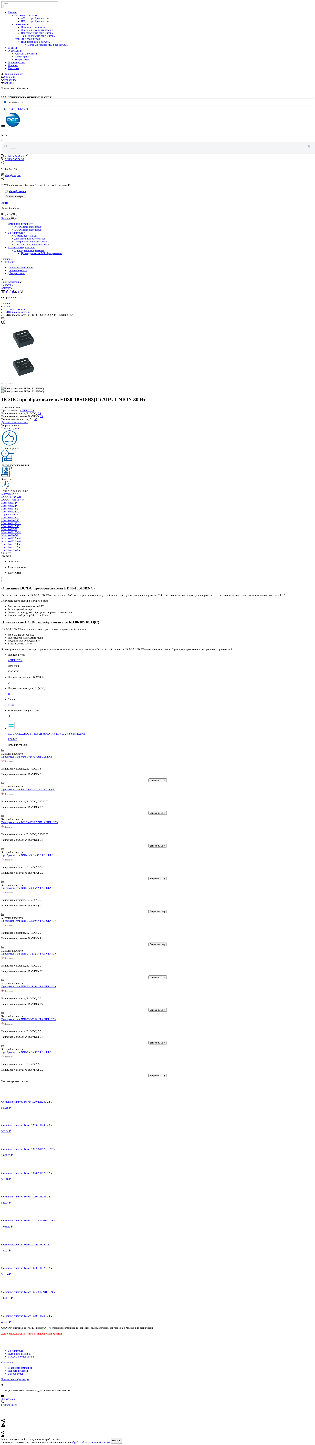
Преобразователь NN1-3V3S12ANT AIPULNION (28, 953)
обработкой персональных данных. (91, 1442)
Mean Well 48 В (9, 508)
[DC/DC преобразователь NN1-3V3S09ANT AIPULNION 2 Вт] (24, 917)
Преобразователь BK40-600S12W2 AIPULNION (28, 789)
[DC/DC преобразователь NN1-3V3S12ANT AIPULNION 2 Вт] (24, 950)
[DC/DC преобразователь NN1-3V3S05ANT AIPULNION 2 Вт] (24, 885)
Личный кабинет (13, 74)
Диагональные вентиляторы (37, 30)
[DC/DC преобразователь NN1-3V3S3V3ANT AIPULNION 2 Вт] (24, 852)
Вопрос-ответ (22, 59)
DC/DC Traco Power (12, 499)
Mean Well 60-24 (10, 535)
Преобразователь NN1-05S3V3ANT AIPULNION (28, 1052)
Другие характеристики (14, 422)
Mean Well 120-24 (11, 532)
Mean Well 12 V (10, 517)
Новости (13, 65)
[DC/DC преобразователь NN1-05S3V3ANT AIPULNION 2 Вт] (24, 1049)
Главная (12, 47)
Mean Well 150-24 (11, 541)
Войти (5, 202)
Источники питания (25, 15)
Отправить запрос (15, 196)
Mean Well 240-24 (11, 511)
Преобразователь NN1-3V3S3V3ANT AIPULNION (29, 855)
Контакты (13, 68)
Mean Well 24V (9, 505)
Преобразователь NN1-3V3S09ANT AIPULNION (28, 920)
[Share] (6, 383)
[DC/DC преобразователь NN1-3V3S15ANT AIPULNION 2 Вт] (24, 983)
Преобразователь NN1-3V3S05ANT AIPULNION (28, 888)
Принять (116, 1440)
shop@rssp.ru (8, 1399)
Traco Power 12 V (11, 547)
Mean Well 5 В (9, 529)
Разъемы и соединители (27, 38)
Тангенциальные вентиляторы (38, 35)
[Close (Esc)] (2, 383)
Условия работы (23, 56)
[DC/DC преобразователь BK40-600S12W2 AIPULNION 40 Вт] (24, 786)
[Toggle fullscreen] (9, 383)
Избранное (10, 79)
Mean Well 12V (9, 502)
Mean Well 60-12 (10, 520)
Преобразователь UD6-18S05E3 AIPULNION (26, 756)
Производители (16, 62)
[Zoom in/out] (12, 383)
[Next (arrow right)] (6, 386)
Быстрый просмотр (12, 753)
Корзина (9, 82)
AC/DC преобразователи (35, 18)
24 (39, 413)
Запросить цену (157, 780)
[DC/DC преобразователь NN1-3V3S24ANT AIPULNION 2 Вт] (24, 1016)
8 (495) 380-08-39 (18, 109)
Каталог (12, 12)
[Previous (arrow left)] (2, 386)
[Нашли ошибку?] (157, 1436)
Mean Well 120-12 (11, 523)
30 (35, 419)
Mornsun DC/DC (10, 493)
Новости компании (18, 1370)
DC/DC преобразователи (35, 21)
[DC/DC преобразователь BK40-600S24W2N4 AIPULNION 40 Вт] (24, 819)
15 (41, 416)
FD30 (11, 705)
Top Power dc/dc (10, 514)
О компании (15, 50)
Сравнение (10, 77)
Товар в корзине (10, 428)
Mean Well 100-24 (11, 538)
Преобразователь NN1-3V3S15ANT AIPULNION (28, 986)
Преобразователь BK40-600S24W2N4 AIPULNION (29, 822)
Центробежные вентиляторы (37, 33)
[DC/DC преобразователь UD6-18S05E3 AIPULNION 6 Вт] (24, 753)
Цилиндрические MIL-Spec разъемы (48, 44)
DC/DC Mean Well (11, 496)
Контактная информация (15, 1379)
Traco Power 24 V (11, 544)
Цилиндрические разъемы (35, 41)
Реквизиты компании (26, 53)
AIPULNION (27, 410)
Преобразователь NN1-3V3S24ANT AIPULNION (28, 1019)
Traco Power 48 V (11, 550)
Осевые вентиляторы (33, 27)
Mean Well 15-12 (10, 526)
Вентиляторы (22, 24)
